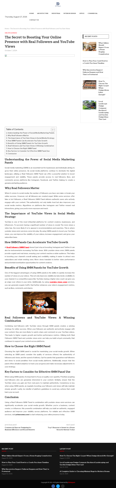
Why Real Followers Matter (18, 135)
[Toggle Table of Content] (51, 130)
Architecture (42, 13)
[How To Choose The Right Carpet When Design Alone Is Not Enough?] (89, 84)
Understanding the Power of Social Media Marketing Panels (31, 133)
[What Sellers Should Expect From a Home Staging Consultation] (89, 46)
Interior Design (70, 13)
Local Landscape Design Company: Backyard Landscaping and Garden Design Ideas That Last (104, 110)
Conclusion (12, 154)
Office (81, 13)
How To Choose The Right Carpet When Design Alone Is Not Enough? (104, 88)
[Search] (110, 17)
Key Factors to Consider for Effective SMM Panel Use (29, 151)
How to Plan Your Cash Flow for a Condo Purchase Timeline (95, 62)
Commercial (92, 13)
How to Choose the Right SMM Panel (22, 148)
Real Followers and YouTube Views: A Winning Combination (31, 146)
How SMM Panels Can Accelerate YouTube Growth (27, 141)
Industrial (56, 13)
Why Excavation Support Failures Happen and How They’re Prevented (93, 72)
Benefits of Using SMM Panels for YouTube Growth (28, 143)
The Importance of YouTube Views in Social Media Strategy (31, 138)
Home (31, 13)
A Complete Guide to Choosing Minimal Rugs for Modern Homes (85, 471)
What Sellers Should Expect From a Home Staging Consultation (104, 48)
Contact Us (34, 20)
